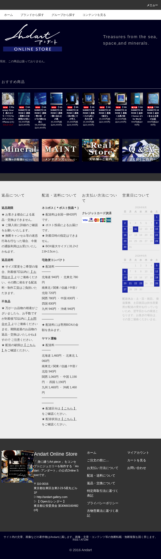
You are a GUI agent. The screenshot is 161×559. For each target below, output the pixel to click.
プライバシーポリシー (102, 503)
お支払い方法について (102, 468)
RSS (75, 539)
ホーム (8, 14)
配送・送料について (101, 475)
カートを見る (136, 460)
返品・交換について (101, 483)
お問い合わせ (136, 468)
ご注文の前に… (98, 460)
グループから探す (63, 14)
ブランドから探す (32, 14)
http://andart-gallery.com (52, 497)
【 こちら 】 (68, 408)
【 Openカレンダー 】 (51, 501)
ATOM (84, 539)
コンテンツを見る (94, 14)
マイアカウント (138, 452)
